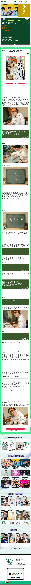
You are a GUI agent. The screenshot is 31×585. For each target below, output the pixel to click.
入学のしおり (17, 556)
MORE (15, 526)
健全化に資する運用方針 (19, 563)
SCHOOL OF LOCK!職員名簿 (19, 559)
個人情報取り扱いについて (19, 560)
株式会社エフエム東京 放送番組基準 (20, 564)
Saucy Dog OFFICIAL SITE (24, 15)
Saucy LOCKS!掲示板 (13, 386)
